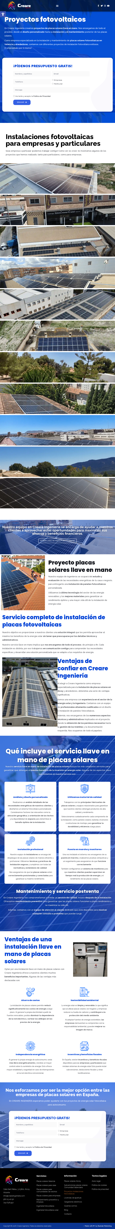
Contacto (68, 1214)
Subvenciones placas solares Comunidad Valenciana (76, 1186)
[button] (3, 14)
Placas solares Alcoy (72, 1181)
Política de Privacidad (41, 96)
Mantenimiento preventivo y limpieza (47, 1201)
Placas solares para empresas (48, 1196)
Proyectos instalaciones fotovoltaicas (73, 1192)
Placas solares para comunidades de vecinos (46, 1190)
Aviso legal (96, 1181)
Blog (66, 1210)
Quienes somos (70, 1206)
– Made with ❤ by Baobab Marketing (97, 1226)
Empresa (58, 80)
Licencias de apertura (72, 1198)
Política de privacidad (100, 1189)
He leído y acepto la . (33, 96)
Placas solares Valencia (45, 1181)
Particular (58, 84)
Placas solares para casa (46, 1185)
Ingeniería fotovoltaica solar (47, 1210)
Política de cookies (99, 1185)
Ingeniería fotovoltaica (45, 1206)
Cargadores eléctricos (73, 1202)
